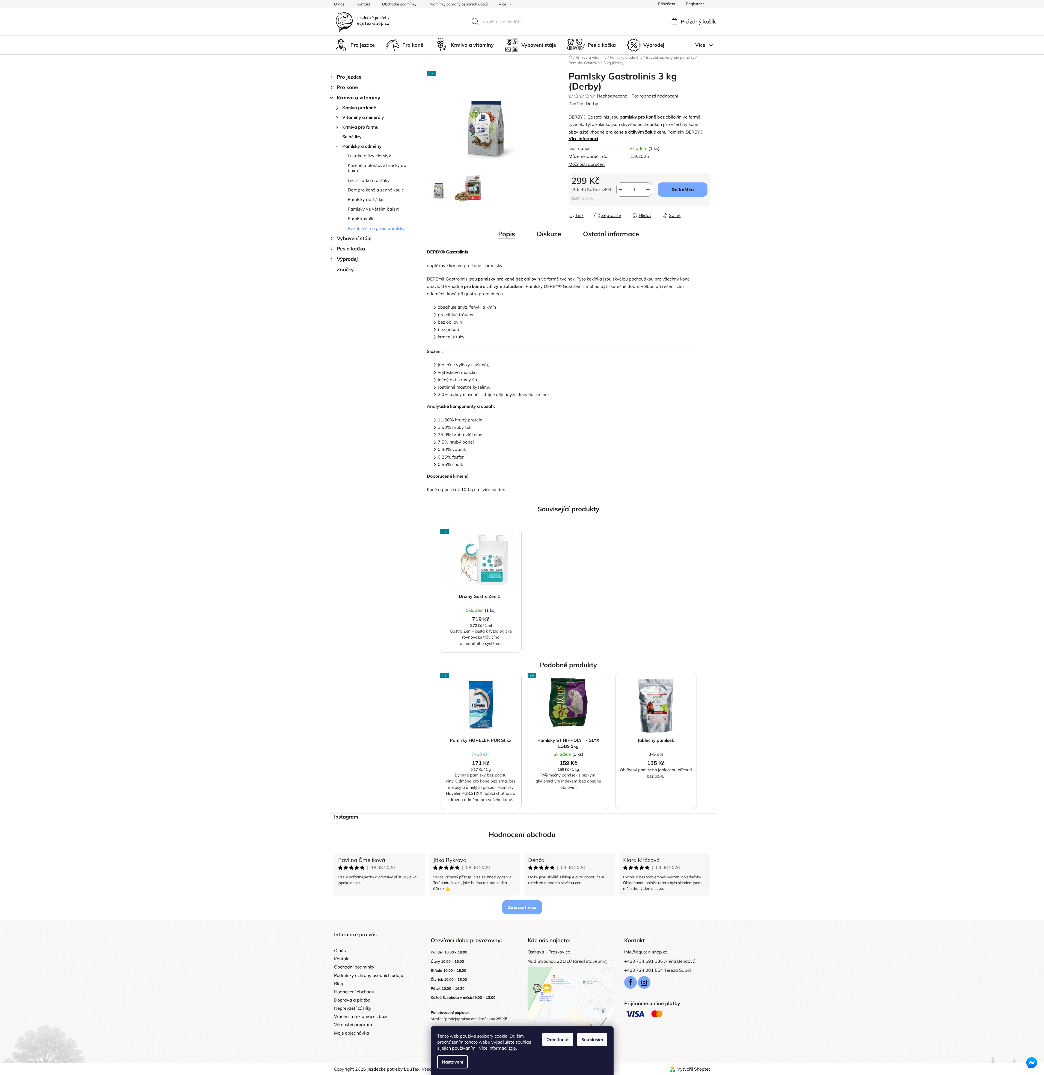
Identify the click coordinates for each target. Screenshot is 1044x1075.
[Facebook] (630, 982)
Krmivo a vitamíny (358, 97)
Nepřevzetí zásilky (352, 1008)
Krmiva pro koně (359, 107)
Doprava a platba (352, 1000)
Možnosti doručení (587, 164)
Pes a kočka (351, 249)
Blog (338, 983)
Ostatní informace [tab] (611, 234)
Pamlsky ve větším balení (373, 209)
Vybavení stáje (354, 238)
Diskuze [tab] (549, 234)
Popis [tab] (506, 234)
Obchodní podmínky (399, 4)
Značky (345, 269)
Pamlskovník (360, 218)
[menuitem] (354, 45)
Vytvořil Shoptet (693, 1069)
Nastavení (452, 1062)
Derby (592, 103)
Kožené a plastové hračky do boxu (377, 168)
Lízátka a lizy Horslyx (369, 155)
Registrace (695, 3)
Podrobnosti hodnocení (655, 96)
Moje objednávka (351, 1033)
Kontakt (363, 4)
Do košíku (682, 189)
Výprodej (347, 259)
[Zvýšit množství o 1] (648, 189)
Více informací (583, 138)
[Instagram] (644, 982)
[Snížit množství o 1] (621, 189)
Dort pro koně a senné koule (376, 190)
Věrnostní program (353, 1024)
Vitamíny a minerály (363, 117)
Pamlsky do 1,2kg (366, 199)
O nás (339, 4)
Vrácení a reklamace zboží (360, 1016)
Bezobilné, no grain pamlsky (376, 228)
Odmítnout (557, 1039)
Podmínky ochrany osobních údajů (458, 4)
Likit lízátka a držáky (369, 180)
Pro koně (347, 87)
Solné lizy (352, 136)
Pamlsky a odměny (362, 146)
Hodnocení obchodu (522, 834)
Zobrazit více (522, 907)
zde (512, 1048)
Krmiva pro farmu (360, 127)
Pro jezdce (349, 77)
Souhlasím (592, 1039)
